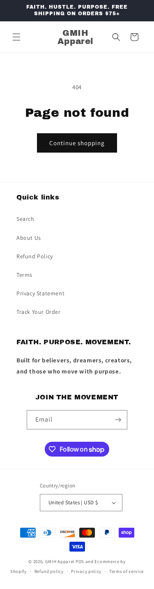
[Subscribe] (118, 419)
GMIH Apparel (59, 561)
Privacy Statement (40, 293)
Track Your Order (38, 311)
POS (80, 561)
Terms (24, 274)
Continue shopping (77, 143)
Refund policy (49, 571)
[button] (16, 37)
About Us (28, 237)
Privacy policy (86, 571)
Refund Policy (34, 256)
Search (25, 219)
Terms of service (126, 571)
